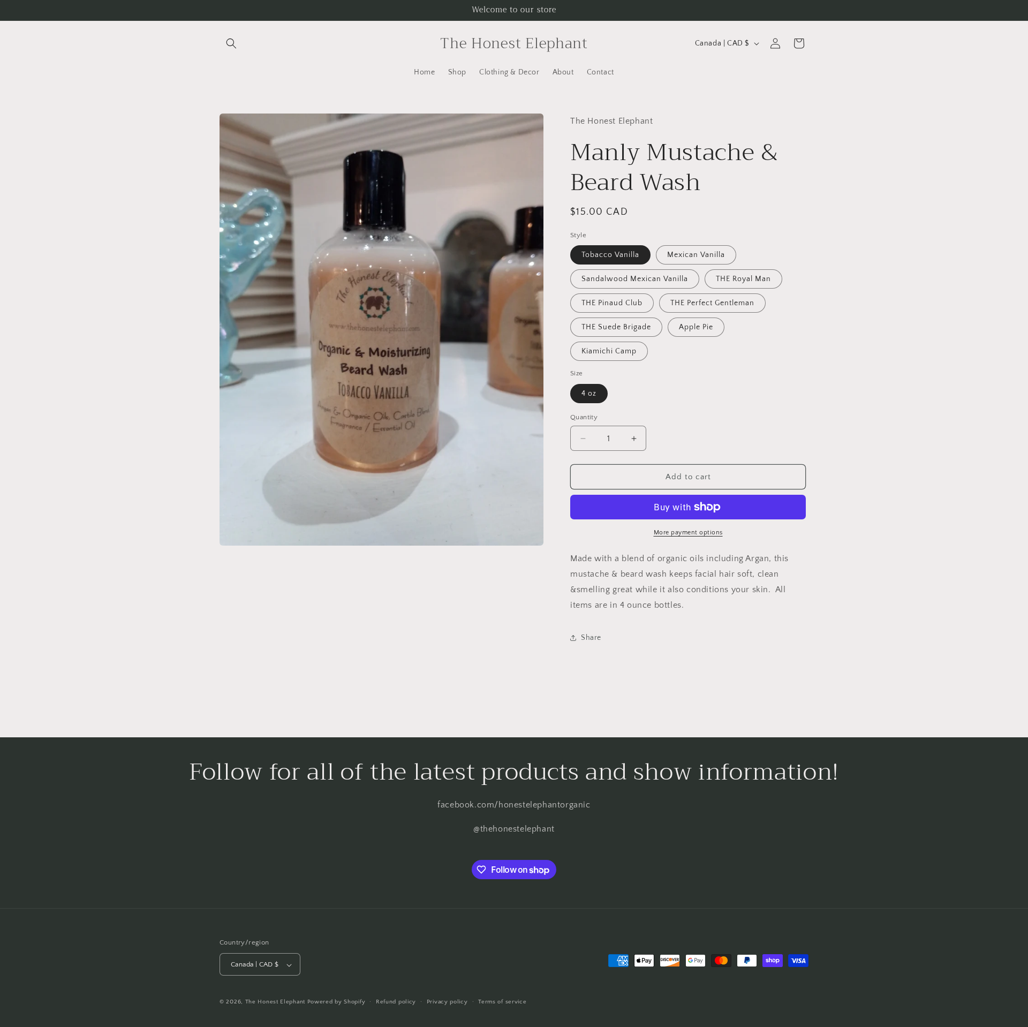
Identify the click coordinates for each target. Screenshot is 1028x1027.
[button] (231, 43)
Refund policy (396, 1002)
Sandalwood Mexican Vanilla (634, 279)
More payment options (688, 532)
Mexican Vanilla (696, 255)
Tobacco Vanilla (610, 255)
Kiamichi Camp (609, 351)
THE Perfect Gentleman (712, 303)
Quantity (584, 417)
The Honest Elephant (275, 1002)
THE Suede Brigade (616, 327)
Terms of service (502, 1002)
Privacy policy (447, 1002)
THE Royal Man (743, 279)
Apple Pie (696, 327)
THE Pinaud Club (611, 303)
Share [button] (591, 637)
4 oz (588, 393)
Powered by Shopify (336, 1002)
